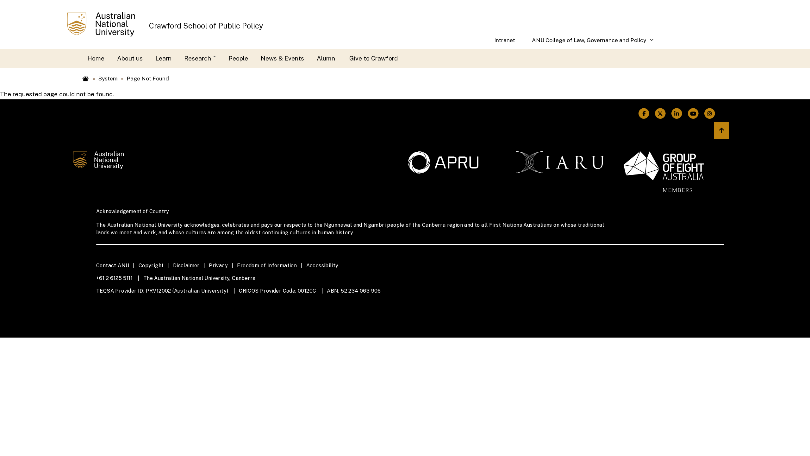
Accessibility (322, 266)
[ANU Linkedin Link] (676, 113)
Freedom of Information (267, 266)
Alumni (327, 58)
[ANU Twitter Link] (660, 113)
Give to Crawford (373, 58)
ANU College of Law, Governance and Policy (585, 42)
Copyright (151, 266)
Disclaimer (186, 266)
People (238, 58)
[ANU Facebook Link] (644, 113)
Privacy (218, 266)
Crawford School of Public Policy (206, 26)
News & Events (282, 58)
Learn (163, 58)
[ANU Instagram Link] (709, 113)
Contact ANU (112, 266)
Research (198, 58)
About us (130, 58)
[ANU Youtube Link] (693, 113)
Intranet (504, 40)
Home (95, 58)
